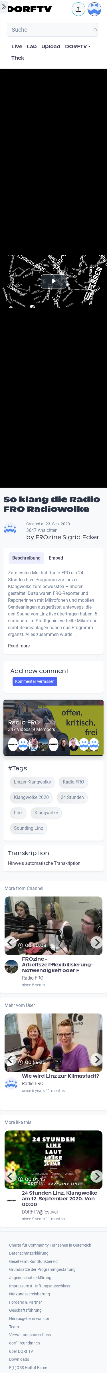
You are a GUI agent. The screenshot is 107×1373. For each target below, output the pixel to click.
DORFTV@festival (40, 1212)
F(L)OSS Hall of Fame (28, 1367)
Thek (17, 58)
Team (14, 1326)
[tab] (26, 558)
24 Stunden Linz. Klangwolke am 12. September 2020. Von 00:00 (59, 1199)
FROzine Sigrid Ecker (67, 537)
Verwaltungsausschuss (30, 1334)
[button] (78, 9)
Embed (56, 558)
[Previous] (10, 942)
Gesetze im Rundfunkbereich (34, 1261)
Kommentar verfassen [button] (34, 681)
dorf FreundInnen (24, 1343)
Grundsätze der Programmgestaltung (42, 1269)
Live (16, 47)
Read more (19, 646)
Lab (32, 47)
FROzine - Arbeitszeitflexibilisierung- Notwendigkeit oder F (58, 965)
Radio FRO (24, 722)
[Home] (37, 9)
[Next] (96, 942)
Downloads (19, 1359)
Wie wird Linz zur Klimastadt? (60, 1076)
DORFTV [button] (76, 47)
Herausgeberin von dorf (30, 1318)
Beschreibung (26, 558)
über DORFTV (21, 1351)
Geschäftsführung (25, 1310)
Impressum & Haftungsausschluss (39, 1286)
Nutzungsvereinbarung (29, 1294)
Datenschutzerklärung (29, 1253)
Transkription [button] (28, 853)
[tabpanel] (53, 609)
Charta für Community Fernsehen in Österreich (50, 1245)
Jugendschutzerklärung (30, 1277)
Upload (50, 47)
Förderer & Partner (25, 1302)
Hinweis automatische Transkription (44, 863)
